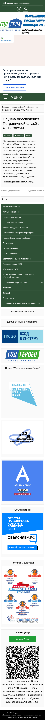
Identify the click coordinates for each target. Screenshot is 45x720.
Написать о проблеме (15, 87)
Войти (4, 199)
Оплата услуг (8, 298)
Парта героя (8, 243)
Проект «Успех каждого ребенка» (17, 238)
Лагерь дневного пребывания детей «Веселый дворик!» (18, 276)
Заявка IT (7, 293)
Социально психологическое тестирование (21, 303)
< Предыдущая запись (10, 191)
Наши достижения (10, 248)
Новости (19, 135)
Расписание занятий (11, 207)
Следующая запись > (35, 191)
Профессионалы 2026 (12, 264)
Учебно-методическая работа (15, 228)
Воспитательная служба (13, 222)
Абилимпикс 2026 (10, 269)
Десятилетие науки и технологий (17, 259)
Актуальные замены (11, 212)
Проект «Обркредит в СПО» (15, 282)
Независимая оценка (12, 217)
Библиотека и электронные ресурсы (18, 233)
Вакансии (7, 288)
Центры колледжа (10, 254)
